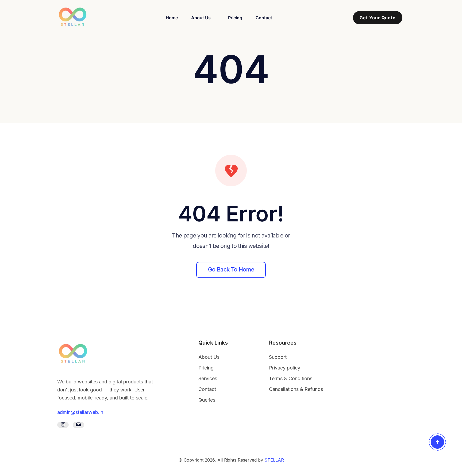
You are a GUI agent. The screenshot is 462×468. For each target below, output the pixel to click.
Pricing (235, 17)
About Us (201, 17)
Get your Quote (378, 17)
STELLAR (274, 460)
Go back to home (231, 269)
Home (172, 17)
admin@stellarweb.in (80, 412)
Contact (264, 17)
